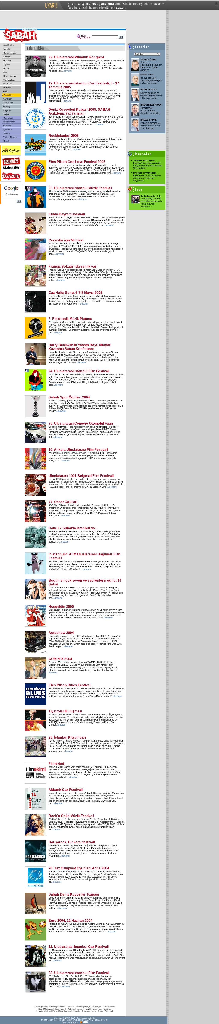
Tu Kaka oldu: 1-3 (150, 196)
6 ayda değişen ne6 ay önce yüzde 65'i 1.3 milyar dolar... (151, 95)
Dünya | (88, 1007)
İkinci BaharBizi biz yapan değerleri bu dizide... (150, 110)
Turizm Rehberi (10, 137)
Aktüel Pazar (9, 122)
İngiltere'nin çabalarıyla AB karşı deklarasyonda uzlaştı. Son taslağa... (148, 165)
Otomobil (7, 126)
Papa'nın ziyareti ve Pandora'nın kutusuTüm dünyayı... (150, 125)
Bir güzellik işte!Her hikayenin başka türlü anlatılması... (151, 80)
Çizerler (6, 141)
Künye (100, 1011)
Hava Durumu (9, 76)
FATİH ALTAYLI (148, 89)
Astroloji (6, 107)
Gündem (7, 61)
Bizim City (97, 1009)
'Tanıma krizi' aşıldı (144, 160)
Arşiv (5, 91)
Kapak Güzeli (60, 1009)
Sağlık (6, 114)
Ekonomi (7, 57)
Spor (5, 72)
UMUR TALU (147, 74)
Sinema (6, 133)
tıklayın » (121, 8)
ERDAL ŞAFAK (148, 119)
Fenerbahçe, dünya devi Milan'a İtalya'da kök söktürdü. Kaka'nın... (151, 202)
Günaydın (7, 99)
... (67, 70)
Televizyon (8, 103)
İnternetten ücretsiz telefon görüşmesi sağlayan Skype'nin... (147, 178)
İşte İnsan (7, 129)
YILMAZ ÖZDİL (148, 59)
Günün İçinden (9, 53)
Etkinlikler (8, 95)
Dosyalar (7, 87)
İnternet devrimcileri (144, 173)
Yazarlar (6, 49)
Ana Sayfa (7, 84)
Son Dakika (8, 45)
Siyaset (6, 64)
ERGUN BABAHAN (150, 104)
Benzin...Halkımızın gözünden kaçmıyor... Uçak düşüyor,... (151, 66)
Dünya (6, 68)
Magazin (7, 110)
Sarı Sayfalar (9, 80)
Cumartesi (8, 118)
